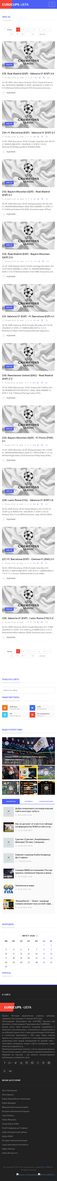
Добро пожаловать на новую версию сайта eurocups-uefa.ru (34, 809)
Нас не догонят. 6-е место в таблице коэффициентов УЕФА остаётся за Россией (33, 825)
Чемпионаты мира (24, 885)
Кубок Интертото (10, 1153)
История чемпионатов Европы (15, 1111)
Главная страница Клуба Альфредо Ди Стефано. (33, 856)
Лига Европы (8, 1094)
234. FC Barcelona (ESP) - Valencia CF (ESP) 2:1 (28, 132)
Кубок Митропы (9, 1119)
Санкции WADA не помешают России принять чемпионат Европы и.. (25, 758)
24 (33, 34)
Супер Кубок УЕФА (10, 1124)
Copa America (8, 1115)
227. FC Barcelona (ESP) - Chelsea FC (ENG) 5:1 (28, 559)
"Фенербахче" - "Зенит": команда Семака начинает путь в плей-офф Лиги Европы (33, 902)
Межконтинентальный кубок (15, 1107)
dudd (22, 77)
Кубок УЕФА (7, 1136)
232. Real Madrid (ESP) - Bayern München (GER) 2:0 (26, 255)
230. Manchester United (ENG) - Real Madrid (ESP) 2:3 (27, 377)
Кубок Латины (8, 1149)
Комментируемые (46, 801)
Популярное (11, 801)
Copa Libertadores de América (15, 1144)
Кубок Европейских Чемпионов (16, 1099)
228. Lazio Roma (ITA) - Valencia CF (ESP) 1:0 (27, 500)
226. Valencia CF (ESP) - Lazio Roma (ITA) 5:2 (28, 618)
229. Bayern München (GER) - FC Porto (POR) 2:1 (27, 439)
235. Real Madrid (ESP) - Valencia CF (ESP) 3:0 (28, 73)
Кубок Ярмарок (9, 1103)
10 (22, 34)
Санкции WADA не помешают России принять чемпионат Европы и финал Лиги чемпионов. (33, 871)
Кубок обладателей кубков (14, 1132)
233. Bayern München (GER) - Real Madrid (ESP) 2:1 (26, 193)
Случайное (28, 801)
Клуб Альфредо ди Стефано (15, 1128)
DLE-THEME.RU (47, 1167)
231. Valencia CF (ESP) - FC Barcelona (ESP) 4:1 (28, 316)
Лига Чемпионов (9, 1090)
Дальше (42, 34)
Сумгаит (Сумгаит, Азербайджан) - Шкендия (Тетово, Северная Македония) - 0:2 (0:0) (33, 840)
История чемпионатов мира (14, 1140)
